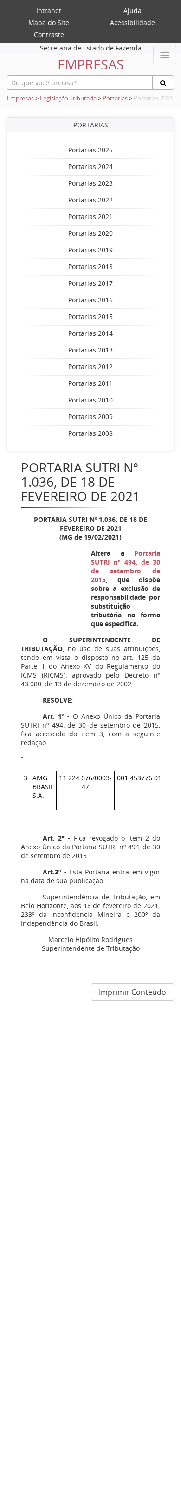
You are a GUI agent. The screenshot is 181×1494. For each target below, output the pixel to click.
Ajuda (132, 10)
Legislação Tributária (68, 98)
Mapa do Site (48, 22)
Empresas (20, 98)
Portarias (115, 98)
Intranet (48, 10)
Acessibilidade (132, 22)
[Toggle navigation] (164, 55)
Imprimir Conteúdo (132, 992)
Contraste (49, 34)
